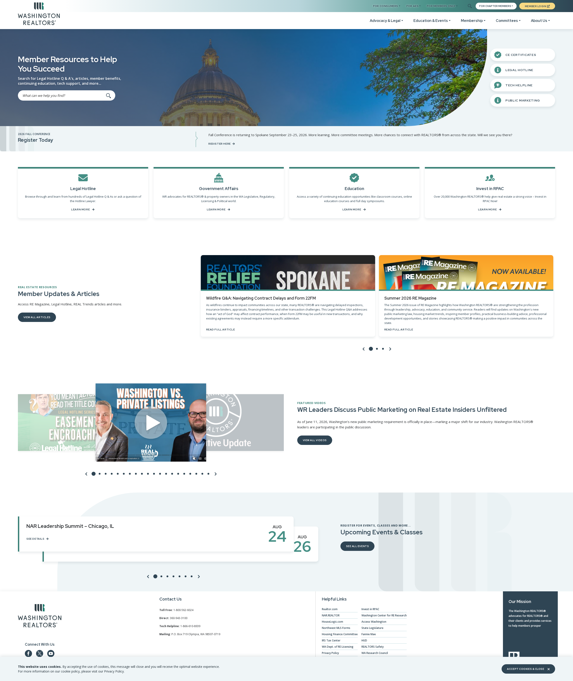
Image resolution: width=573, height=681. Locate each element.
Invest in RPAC (370, 609)
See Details (35, 539)
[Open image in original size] (39, 616)
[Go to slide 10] (148, 474)
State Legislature (372, 628)
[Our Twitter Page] (39, 653)
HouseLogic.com (332, 622)
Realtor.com (330, 609)
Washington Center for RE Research (384, 615)
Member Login (535, 6)
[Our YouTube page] (50, 653)
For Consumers (385, 6)
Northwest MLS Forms (336, 628)
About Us (539, 20)
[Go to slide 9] (142, 474)
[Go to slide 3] (383, 349)
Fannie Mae (368, 634)
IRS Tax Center (331, 640)
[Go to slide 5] (118, 474)
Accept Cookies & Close (525, 668)
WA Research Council (374, 653)
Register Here (219, 144)
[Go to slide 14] (172, 474)
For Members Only (441, 6)
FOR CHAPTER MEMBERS (495, 6)
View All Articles (37, 317)
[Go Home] (39, 13)
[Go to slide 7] (130, 474)
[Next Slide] (390, 349)
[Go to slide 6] (124, 474)
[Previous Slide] (364, 349)
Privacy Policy (330, 653)
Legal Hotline (519, 70)
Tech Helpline (519, 85)
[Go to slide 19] (202, 474)
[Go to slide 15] (178, 474)
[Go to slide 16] (184, 474)
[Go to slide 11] (154, 474)
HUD (364, 640)
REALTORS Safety (372, 647)
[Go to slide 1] (371, 349)
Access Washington (373, 622)
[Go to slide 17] (190, 474)
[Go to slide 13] (166, 474)
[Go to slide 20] (208, 474)
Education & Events (430, 20)
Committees (507, 20)
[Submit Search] (108, 95)
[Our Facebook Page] (28, 653)
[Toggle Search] (469, 6)
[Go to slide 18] (196, 474)
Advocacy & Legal (385, 20)
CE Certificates (520, 55)
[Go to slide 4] (112, 474)
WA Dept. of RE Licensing (337, 647)
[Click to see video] (151, 422)
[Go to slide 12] (160, 474)
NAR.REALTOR (331, 615)
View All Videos (315, 440)
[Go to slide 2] (377, 349)
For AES (412, 6)
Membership (472, 20)
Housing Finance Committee (340, 634)
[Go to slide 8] (136, 474)
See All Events (357, 546)
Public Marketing (522, 100)
